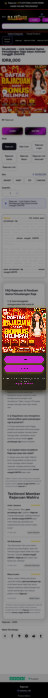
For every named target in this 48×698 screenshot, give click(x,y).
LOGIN (24, 359)
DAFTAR (24, 368)
